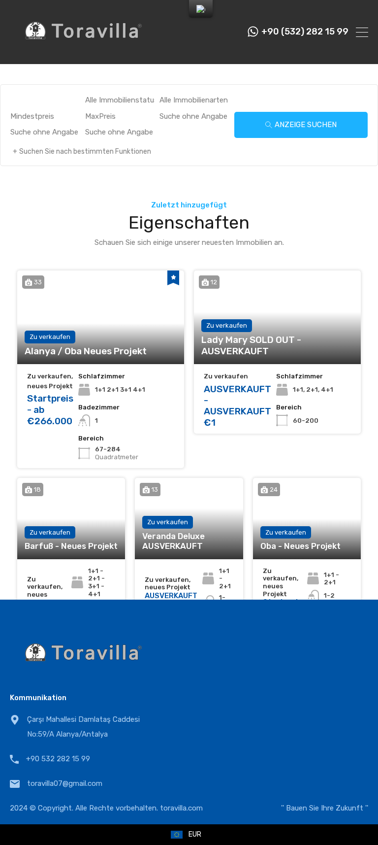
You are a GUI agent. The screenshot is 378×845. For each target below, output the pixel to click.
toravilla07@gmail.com (64, 783)
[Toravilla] (84, 52)
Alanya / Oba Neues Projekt (86, 351)
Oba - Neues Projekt (300, 546)
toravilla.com (181, 808)
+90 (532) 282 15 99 (304, 32)
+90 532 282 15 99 (58, 758)
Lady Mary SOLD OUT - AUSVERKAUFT (251, 346)
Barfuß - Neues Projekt (71, 546)
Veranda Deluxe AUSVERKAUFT (173, 541)
